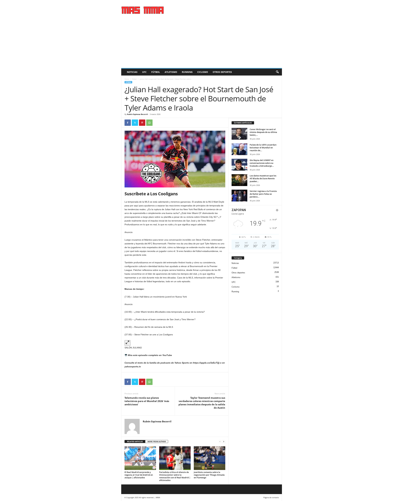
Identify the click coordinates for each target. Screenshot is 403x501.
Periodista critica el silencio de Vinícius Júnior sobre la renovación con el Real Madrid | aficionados (174, 476)
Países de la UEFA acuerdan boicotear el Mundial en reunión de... (263, 147)
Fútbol (155, 71)
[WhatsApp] (149, 122)
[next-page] (223, 441)
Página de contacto (271, 497)
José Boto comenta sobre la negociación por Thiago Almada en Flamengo (209, 475)
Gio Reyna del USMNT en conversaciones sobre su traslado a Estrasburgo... (262, 163)
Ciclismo (202, 71)
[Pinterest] (142, 122)
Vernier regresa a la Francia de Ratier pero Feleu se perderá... (263, 194)
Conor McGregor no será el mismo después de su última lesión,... (263, 132)
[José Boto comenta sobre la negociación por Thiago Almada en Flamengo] (209, 458)
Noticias (132, 71)
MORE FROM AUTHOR (157, 441)
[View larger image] (128, 343)
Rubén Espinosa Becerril (137, 114)
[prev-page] (219, 441)
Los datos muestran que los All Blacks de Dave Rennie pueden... (263, 178)
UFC (144, 71)
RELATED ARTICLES (135, 441)
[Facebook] (128, 122)
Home (127, 79)
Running (187, 71)
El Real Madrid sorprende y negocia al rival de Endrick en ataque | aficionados (139, 475)
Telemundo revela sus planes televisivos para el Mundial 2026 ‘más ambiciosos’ (147, 401)
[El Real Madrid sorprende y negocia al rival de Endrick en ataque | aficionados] (140, 458)
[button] (277, 72)
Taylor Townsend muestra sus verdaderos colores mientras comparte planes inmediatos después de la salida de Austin (202, 402)
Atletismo (171, 71)
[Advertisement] (201, 44)
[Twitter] (135, 122)
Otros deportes (222, 71)
